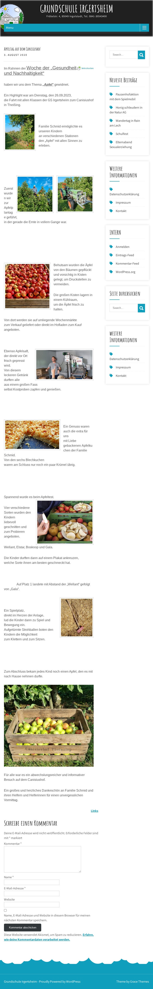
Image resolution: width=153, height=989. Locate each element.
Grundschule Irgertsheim (76, 8)
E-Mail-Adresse (15, 888)
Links (94, 811)
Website (9, 899)
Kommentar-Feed (127, 263)
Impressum (123, 202)
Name (9, 877)
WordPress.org (125, 272)
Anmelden (122, 247)
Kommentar (13, 844)
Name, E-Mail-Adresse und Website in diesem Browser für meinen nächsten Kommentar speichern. (47, 917)
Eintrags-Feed (125, 255)
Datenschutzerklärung (124, 194)
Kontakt (121, 211)
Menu (10, 28)
